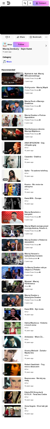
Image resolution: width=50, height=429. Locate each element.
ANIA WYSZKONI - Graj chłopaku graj (34, 144)
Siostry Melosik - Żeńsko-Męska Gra (36, 352)
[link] (7, 44)
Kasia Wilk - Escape (33, 198)
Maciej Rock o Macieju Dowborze (34, 102)
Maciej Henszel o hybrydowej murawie (34, 255)
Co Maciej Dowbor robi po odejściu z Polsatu (36, 269)
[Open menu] (4, 3)
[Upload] (30, 3)
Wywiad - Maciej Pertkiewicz (32, 282)
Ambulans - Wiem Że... (34, 337)
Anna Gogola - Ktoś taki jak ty (36, 407)
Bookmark (37, 37)
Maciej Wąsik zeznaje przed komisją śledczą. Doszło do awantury (36, 227)
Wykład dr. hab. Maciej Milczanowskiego (34, 75)
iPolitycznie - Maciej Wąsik (36, 87)
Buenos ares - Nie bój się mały (35, 379)
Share (22, 37)
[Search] (25, 3)
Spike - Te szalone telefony (36, 171)
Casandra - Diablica (33, 157)
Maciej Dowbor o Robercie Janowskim (36, 241)
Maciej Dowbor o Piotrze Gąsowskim (35, 116)
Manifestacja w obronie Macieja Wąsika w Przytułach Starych (35, 130)
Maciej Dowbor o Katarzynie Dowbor (33, 296)
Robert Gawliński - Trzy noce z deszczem (35, 366)
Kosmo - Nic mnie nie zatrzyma (34, 185)
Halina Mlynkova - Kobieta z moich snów (36, 324)
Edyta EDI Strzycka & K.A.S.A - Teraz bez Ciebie (36, 393)
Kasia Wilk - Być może (34, 309)
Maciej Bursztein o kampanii (33, 213)
